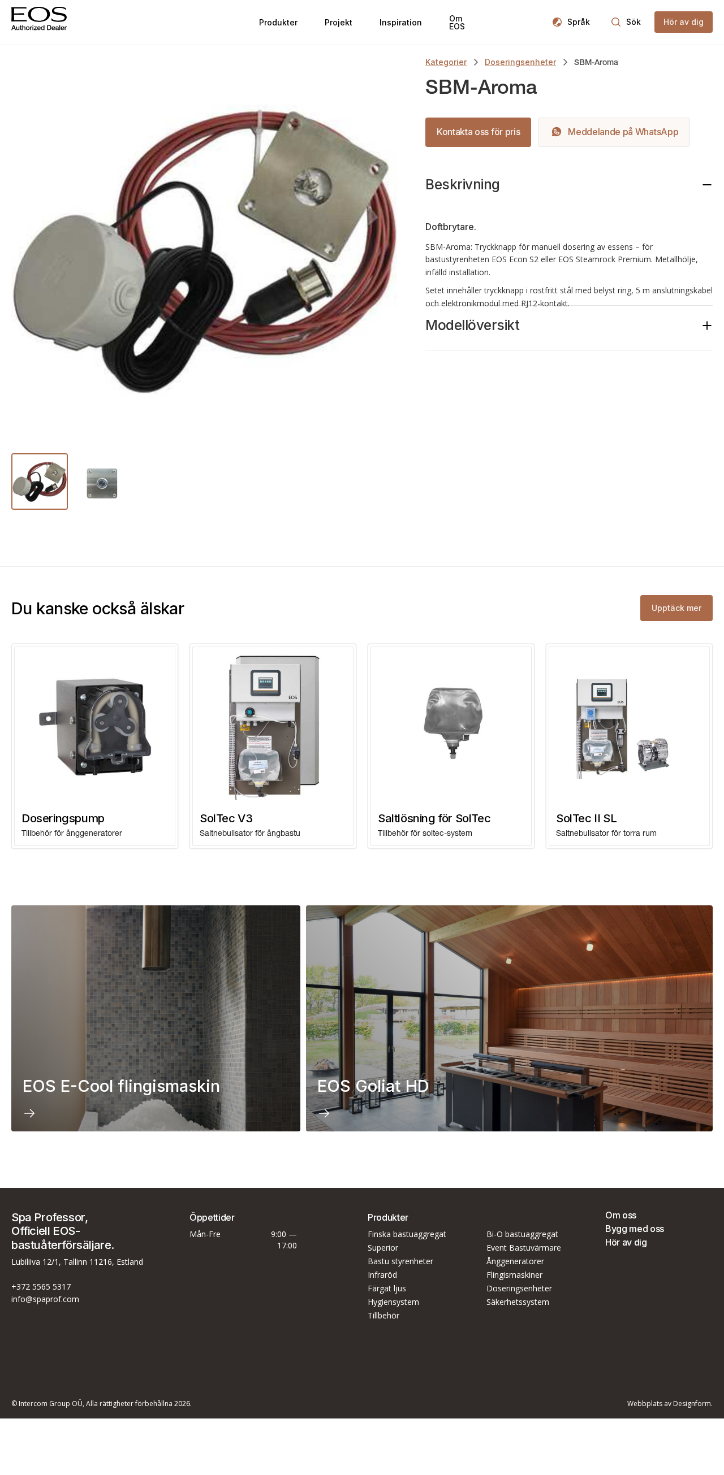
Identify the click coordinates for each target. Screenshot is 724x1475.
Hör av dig (626, 1242)
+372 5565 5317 (41, 1286)
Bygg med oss (634, 1228)
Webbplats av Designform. (670, 1403)
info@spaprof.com (45, 1299)
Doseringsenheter (520, 62)
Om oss (620, 1215)
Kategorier (446, 62)
